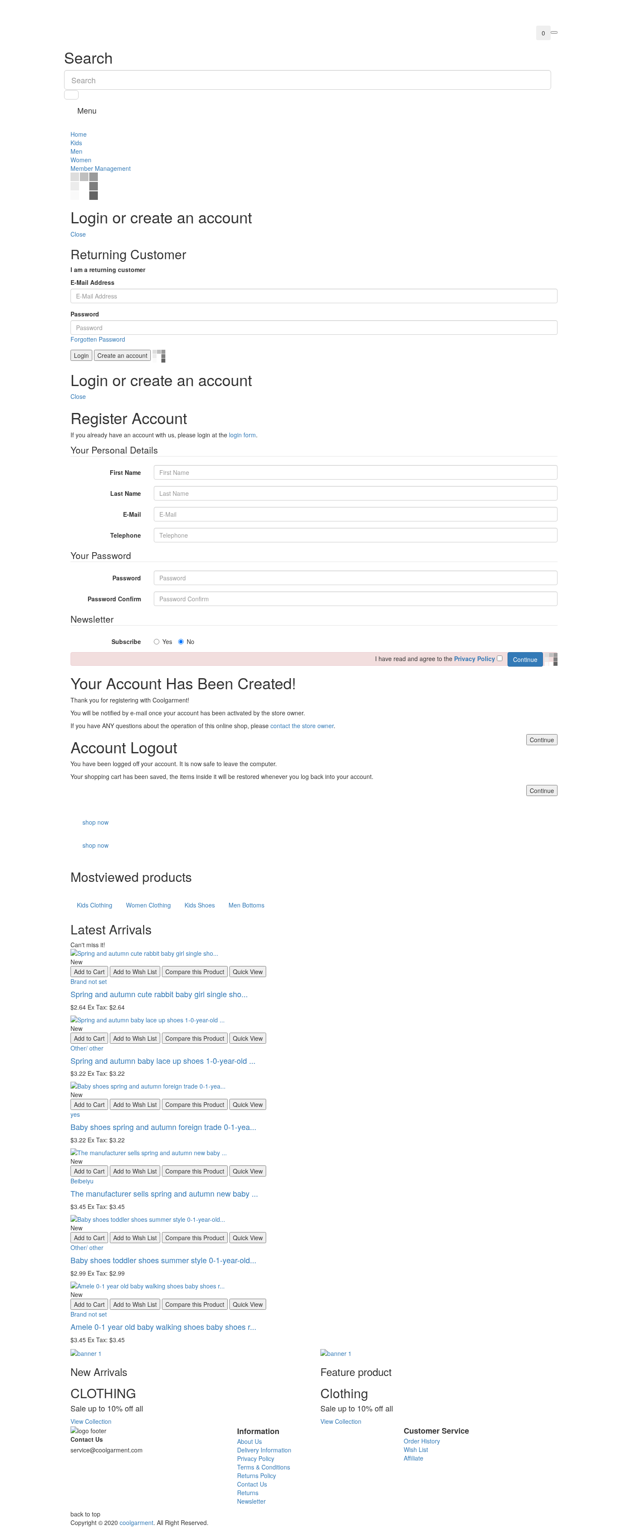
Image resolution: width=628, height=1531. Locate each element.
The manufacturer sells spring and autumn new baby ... (164, 1193)
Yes (167, 641)
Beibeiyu (82, 1181)
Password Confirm (114, 598)
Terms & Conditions (263, 1467)
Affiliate (413, 1458)
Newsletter (251, 1501)
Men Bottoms (246, 905)
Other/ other (86, 1048)
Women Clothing (148, 905)
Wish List (416, 1449)
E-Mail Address (92, 282)
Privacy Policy (255, 1458)
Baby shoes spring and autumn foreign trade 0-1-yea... (163, 1126)
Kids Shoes (200, 905)
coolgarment (136, 1522)
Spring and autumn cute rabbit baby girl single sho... (159, 993)
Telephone (125, 535)
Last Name (125, 493)
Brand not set (88, 981)
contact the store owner (302, 725)
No (190, 641)
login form (242, 434)
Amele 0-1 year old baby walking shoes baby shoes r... (163, 1326)
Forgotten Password (97, 339)
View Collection (91, 1421)
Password (84, 314)
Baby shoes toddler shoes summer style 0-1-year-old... (163, 1259)
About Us (249, 1441)
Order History (422, 1441)
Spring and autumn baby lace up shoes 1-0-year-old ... (162, 1060)
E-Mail (132, 514)
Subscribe (126, 641)
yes (75, 1114)
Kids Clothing (94, 905)
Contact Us (86, 1439)
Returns (247, 1492)
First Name (125, 472)
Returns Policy (256, 1475)
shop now (95, 822)
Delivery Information (264, 1450)
